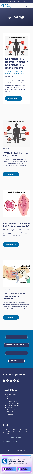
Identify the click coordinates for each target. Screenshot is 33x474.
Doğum (9, 397)
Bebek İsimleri (11, 394)
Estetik (9, 399)
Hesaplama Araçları (13, 405)
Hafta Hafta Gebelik (13, 403)
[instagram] (7, 380)
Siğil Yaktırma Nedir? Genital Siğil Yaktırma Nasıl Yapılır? (16, 224)
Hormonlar (10, 407)
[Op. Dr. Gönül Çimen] (7, 5)
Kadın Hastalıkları (12, 410)
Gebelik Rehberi (12, 401)
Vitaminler (10, 414)
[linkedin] (11, 380)
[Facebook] (4, 380)
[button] (26, 5)
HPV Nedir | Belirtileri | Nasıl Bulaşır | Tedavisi (16, 154)
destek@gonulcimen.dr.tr (12, 441)
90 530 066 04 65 (16, 437)
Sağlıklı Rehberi (12, 412)
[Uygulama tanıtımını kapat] (30, 457)
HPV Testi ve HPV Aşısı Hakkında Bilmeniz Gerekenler (14, 296)
